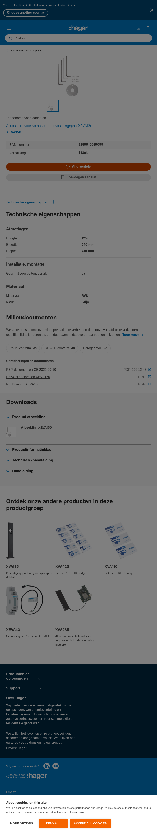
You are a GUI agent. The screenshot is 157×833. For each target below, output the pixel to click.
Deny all (53, 823)
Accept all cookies (90, 823)
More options (21, 823)
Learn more (77, 812)
